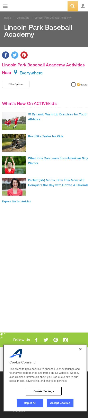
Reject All (30, 402)
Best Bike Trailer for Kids (45, 136)
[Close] (80, 349)
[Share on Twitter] (14, 55)
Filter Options (15, 84)
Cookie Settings (44, 391)
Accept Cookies (60, 402)
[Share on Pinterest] (24, 55)
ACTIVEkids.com (24, 6)
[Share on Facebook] (5, 55)
